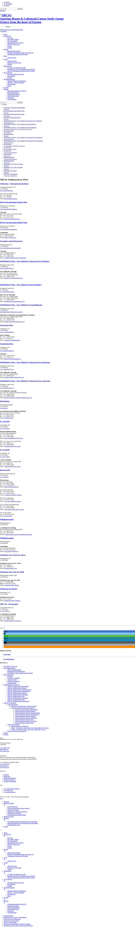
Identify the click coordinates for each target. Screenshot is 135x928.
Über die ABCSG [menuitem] (12, 806)
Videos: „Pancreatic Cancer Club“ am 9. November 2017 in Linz (30, 728)
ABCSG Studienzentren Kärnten (16, 688)
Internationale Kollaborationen (16, 671)
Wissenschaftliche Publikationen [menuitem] (16, 891)
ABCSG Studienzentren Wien (16, 699)
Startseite (6, 775)
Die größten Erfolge (13, 39)
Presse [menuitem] (9, 896)
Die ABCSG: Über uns (10, 666)
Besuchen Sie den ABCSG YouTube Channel (17, 924)
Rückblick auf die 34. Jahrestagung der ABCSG (21, 69)
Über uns (10, 38)
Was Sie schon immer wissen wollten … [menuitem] (19, 808)
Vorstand (9, 676)
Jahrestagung (7, 66)
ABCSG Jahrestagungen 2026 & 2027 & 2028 (21, 71)
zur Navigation (8, 4)
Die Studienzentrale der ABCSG (16, 91)
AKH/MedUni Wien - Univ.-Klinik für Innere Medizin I (21, 285)
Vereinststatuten (11, 99)
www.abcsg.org (4, 751)
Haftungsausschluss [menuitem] (13, 906)
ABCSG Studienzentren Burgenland (18, 686)
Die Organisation (12, 41)
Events (6, 59)
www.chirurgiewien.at (6, 190)
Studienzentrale (11, 683)
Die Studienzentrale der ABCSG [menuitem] (16, 904)
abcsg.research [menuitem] (8, 880)
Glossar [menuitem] (6, 826)
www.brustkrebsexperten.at (12, 789)
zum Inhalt (7, 2)
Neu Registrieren (9, 659)
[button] (1, 104)
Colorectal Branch (12, 704)
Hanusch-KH (7, 155)
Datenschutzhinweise (10, 778)
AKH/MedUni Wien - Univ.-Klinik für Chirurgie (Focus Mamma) (24, 261)
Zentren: (4, 104)
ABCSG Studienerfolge (14, 670)
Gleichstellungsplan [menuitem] (13, 909)
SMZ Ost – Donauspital (11, 174)
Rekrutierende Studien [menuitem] (13, 853)
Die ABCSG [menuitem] (7, 835)
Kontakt (9, 77)
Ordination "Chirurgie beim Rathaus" (14, 184)
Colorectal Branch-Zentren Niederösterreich (27, 713)
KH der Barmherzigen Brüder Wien (13, 202)
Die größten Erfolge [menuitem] (13, 839)
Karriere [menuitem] (9, 848)
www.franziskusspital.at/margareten (10, 248)
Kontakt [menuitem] (9, 886)
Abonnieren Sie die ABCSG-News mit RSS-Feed (18, 925)
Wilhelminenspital (10, 158)
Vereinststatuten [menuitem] (11, 912)
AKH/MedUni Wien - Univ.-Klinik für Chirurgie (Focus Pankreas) (25, 362)
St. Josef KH (10, 148)
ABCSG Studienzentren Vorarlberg (17, 698)
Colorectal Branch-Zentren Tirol (24, 719)
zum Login (7, 654)
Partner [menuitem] (9, 846)
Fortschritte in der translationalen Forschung (20, 673)
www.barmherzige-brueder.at (8, 209)
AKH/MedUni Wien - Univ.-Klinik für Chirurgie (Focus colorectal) (25, 381)
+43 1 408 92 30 (5, 748)
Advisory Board (12, 679)
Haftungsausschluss (13, 92)
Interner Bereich (8, 915)
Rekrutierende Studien (13, 51)
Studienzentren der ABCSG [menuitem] (15, 843)
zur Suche (6, 5)
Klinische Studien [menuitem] (9, 804)
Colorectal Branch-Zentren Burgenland (26, 709)
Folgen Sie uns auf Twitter (11, 920)
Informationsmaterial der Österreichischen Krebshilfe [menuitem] (22, 823)
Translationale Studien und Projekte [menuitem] (17, 856)
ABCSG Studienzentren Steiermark (17, 694)
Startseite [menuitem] (6, 801)
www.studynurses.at (9, 792)
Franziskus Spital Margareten (11, 241)
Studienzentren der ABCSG (15, 43)
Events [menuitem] (6, 863)
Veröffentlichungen (9, 79)
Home (5, 34)
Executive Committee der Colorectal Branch (24, 706)
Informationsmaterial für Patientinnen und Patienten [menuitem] (22, 821)
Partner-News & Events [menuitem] (14, 867)
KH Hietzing (14, 145)
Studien (6, 49)
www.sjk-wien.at (5, 428)
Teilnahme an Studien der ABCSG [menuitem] (17, 811)
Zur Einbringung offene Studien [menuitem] (16, 815)
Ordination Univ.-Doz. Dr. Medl (12, 572)
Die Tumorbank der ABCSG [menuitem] (15, 882)
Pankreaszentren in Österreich (19, 726)
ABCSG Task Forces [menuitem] (13, 844)
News (5, 56)
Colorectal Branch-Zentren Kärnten (25, 711)
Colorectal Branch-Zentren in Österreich (22, 708)
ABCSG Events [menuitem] (12, 866)
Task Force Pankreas (13, 724)
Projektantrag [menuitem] (11, 884)
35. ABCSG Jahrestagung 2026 (16, 67)
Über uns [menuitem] (10, 838)
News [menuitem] (5, 858)
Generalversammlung (13, 681)
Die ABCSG (7, 36)
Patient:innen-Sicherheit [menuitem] (14, 813)
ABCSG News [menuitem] (11, 861)
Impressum (10, 97)
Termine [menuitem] (9, 869)
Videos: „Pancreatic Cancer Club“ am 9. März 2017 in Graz (28, 729)
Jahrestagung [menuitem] (7, 871)
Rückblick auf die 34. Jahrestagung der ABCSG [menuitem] (21, 876)
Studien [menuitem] (6, 850)
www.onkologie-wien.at (7, 291)
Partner (9, 46)
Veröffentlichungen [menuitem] (9, 888)
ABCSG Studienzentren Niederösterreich (19, 689)
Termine (9, 64)
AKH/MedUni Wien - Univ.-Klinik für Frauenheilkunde (20, 128)
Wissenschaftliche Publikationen (16, 81)
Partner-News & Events (14, 62)
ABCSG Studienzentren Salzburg (17, 693)
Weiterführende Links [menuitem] (13, 825)
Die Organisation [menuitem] (12, 841)
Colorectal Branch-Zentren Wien (24, 723)
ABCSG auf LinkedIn (10, 922)
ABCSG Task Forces (13, 44)
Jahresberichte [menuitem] (11, 894)
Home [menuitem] (5, 833)
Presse (9, 86)
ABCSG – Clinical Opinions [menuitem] (15, 892)
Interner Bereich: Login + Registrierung (15, 917)
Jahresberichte (11, 84)
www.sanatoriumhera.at (7, 332)
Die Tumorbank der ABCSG (15, 74)
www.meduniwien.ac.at (7, 268)
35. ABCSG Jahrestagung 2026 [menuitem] (16, 874)
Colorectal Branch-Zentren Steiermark (26, 718)
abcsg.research (8, 72)
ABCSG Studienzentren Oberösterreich (18, 691)
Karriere (9, 48)
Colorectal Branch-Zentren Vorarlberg (26, 721)
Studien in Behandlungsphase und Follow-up (20, 53)
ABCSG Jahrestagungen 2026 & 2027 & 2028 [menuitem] (21, 877)
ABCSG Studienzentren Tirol (16, 696)
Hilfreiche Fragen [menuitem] (9, 816)
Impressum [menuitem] (10, 911)
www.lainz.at (4, 408)
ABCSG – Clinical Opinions (15, 82)
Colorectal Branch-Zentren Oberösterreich (27, 714)
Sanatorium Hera (9, 131)
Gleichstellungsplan (13, 96)
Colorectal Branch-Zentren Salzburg (25, 716)
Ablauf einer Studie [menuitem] (13, 810)
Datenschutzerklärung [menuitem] (13, 907)
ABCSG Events (12, 61)
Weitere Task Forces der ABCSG (17, 731)
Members (2, 10)
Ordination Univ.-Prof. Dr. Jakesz (12, 555)
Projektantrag (11, 76)
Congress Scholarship (10, 781)
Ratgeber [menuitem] (6, 819)
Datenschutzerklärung (13, 94)
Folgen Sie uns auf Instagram (12, 919)
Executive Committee (13, 678)
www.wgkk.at (4, 477)
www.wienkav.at (5, 611)
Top (1, 798)
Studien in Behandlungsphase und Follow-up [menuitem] (20, 854)
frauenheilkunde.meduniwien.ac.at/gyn (11, 312)
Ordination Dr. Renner (8, 589)
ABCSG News (11, 57)
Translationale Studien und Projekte (17, 54)
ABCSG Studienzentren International (18, 701)
